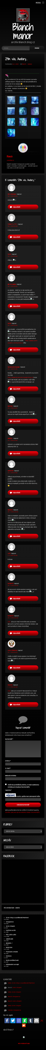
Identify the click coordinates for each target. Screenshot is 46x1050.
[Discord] (36, 1020)
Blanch (24, 64)
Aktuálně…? (9, 943)
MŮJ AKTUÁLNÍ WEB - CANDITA (12, 908)
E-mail (8, 768)
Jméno (8, 761)
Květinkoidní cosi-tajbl (12, 964)
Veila (9, 323)
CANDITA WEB (9, 939)
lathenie (10, 471)
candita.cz (10, 160)
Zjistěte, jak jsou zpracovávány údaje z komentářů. (22, 812)
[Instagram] (18, 1020)
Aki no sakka (12, 284)
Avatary (30, 64)
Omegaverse (10, 922)
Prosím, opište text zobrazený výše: (28, 796)
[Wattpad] (24, 1025)
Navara (10, 510)
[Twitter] (13, 1020)
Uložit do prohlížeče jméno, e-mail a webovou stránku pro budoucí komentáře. (23, 786)
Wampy (10, 406)
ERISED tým (9, 947)
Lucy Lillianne (12, 650)
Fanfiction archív (11, 930)
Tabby (9, 983)
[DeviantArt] (24, 1020)
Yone (9, 254)
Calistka (10, 1010)
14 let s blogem (10, 926)
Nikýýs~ (10, 438)
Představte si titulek (12, 952)
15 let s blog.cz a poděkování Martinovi (17, 917)
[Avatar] (23, 148)
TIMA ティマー (12, 224)
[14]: (9, 691)
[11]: (9, 622)
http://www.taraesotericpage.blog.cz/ (20, 377)
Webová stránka (10, 776)
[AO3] (41, 1020)
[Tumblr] (30, 1020)
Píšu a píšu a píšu (11, 935)
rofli (9, 553)
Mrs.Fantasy (12, 194)
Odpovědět (16, 207)
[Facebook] (7, 1020)
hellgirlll (10, 583)
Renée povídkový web (12, 960)
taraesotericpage (14, 367)
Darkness (9, 956)
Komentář (9, 739)
